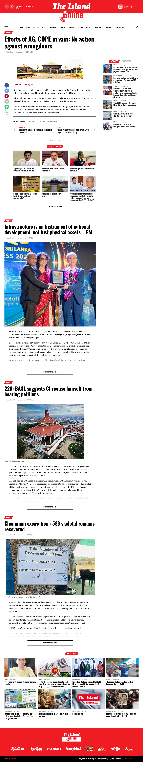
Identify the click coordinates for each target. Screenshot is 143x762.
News (28, 27)
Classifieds (99, 27)
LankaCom (128, 759)
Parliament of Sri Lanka (47, 122)
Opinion (62, 27)
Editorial (71, 27)
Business (53, 27)
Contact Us (120, 27)
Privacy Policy (10, 759)
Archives (109, 27)
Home (21, 27)
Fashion (80, 27)
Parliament (31, 122)
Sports (44, 27)
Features (36, 27)
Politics (89, 27)
